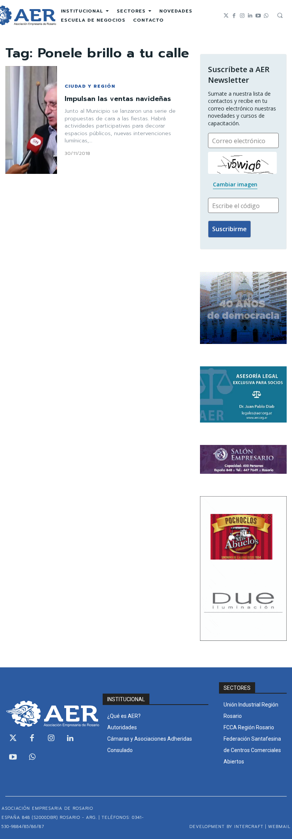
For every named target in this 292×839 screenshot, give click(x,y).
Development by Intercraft (226, 826)
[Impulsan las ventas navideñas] (31, 120)
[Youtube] (258, 16)
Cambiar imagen (235, 184)
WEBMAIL (279, 826)
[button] (280, 15)
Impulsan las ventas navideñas (118, 98)
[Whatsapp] (266, 16)
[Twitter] (226, 16)
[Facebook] (234, 16)
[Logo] (48, 714)
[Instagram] (242, 16)
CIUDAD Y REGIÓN (90, 86)
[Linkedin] (250, 16)
